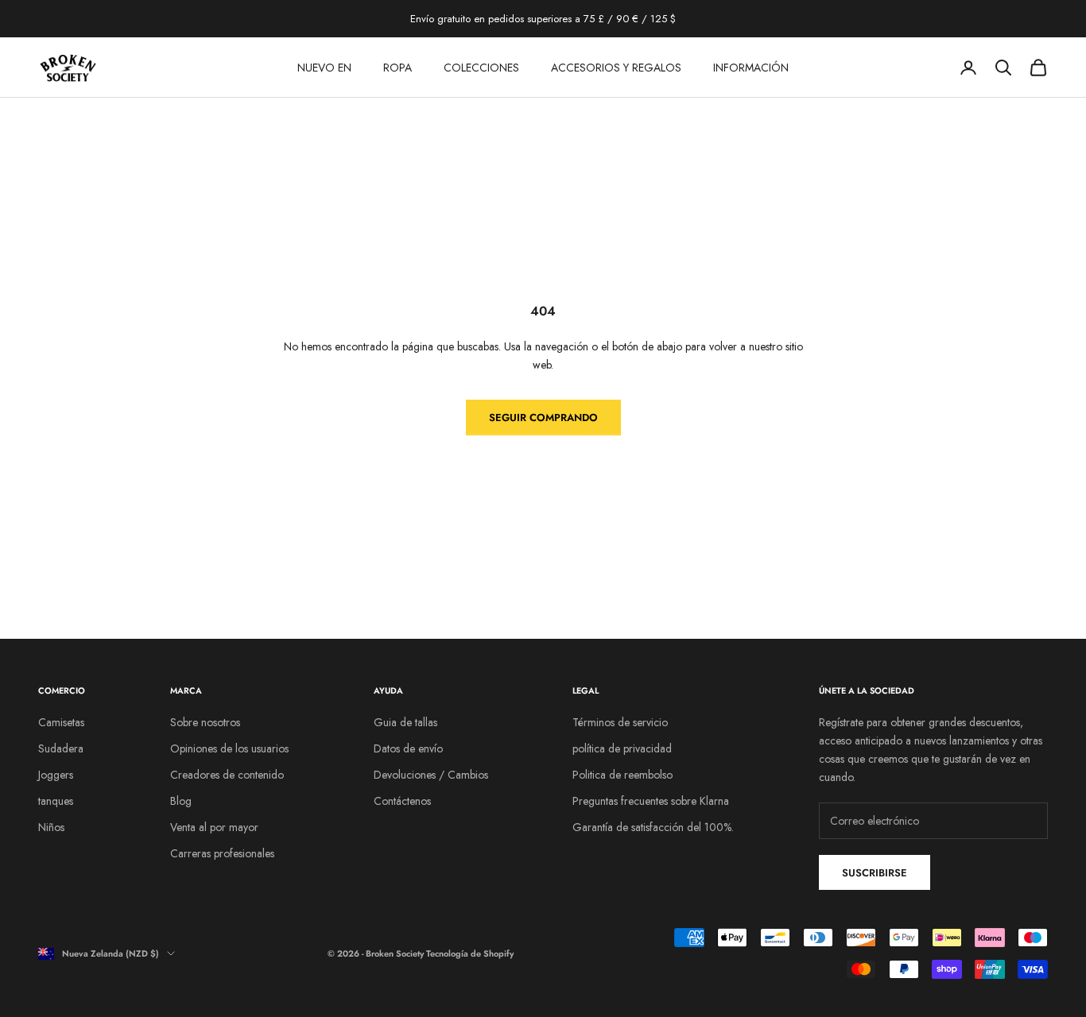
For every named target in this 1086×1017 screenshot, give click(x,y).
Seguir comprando (543, 417)
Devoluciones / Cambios (431, 775)
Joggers (55, 775)
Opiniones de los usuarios (229, 748)
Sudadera (60, 748)
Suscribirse (874, 872)
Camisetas (61, 722)
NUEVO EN (324, 67)
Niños (51, 827)
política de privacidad (622, 748)
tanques (55, 801)
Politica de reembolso (622, 775)
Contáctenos (402, 801)
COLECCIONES (481, 67)
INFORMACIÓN (751, 67)
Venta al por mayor (214, 827)
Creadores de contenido (227, 775)
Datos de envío (408, 748)
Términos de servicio (620, 722)
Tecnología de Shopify (470, 953)
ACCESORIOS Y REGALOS (616, 67)
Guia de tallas (405, 722)
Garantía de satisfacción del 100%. (653, 827)
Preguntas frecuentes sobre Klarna (650, 801)
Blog (181, 801)
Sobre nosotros (205, 722)
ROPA (397, 67)
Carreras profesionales (222, 853)
